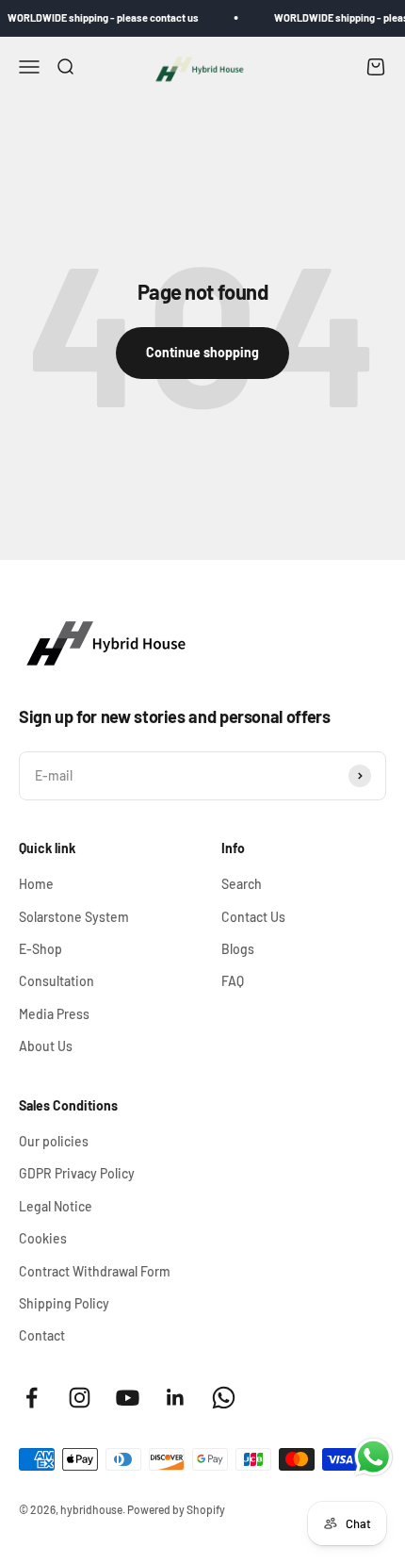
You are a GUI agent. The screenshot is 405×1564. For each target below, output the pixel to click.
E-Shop (40, 949)
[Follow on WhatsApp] (223, 1397)
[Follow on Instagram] (79, 1397)
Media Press (54, 1014)
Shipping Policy (64, 1303)
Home (36, 884)
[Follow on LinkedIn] (175, 1397)
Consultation (56, 981)
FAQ (232, 981)
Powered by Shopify (176, 1509)
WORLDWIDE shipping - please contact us (98, 17)
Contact (42, 1335)
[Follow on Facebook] (31, 1397)
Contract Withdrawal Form (94, 1271)
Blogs (237, 949)
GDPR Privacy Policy (77, 1173)
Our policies (54, 1141)
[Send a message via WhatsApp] (373, 1457)
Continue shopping (202, 352)
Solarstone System (74, 917)
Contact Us (253, 917)
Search (241, 884)
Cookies (43, 1238)
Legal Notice (55, 1206)
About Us (46, 1046)
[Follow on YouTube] (127, 1397)
